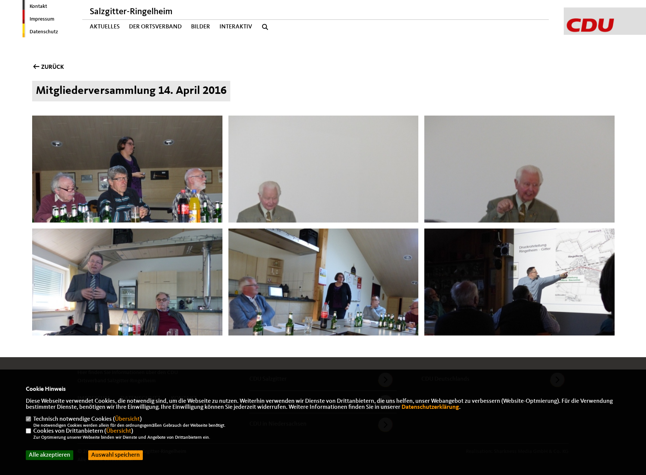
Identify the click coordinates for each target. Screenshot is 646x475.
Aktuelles (105, 27)
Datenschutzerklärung (430, 407)
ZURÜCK (52, 67)
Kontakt (38, 6)
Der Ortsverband (155, 27)
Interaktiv (235, 27)
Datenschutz (44, 31)
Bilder (200, 27)
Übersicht (127, 419)
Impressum (42, 19)
